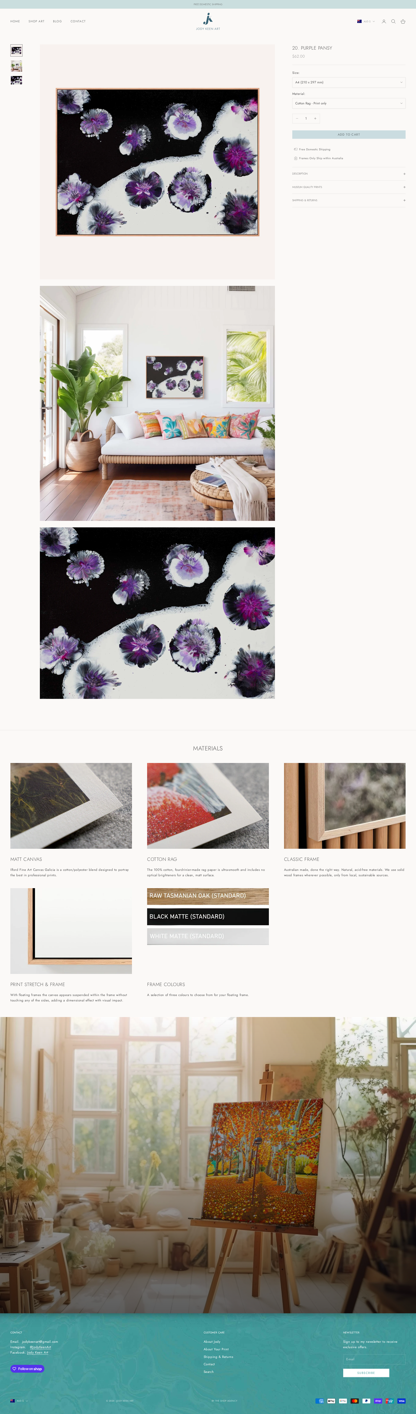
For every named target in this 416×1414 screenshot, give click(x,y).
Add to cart (349, 134)
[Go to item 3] (16, 80)
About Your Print (216, 1349)
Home (15, 21)
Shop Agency (228, 1401)
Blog (57, 21)
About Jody (212, 1341)
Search (209, 1371)
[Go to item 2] (16, 66)
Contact (78, 21)
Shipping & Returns (218, 1356)
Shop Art (36, 21)
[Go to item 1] (16, 50)
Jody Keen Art (37, 1352)
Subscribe (366, 1373)
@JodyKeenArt (40, 1347)
